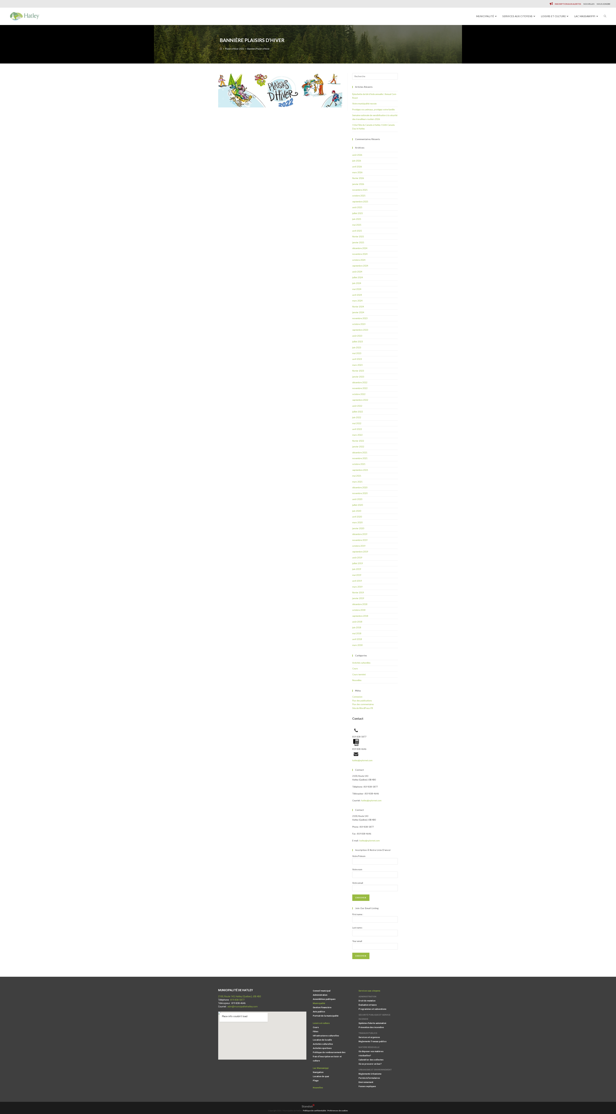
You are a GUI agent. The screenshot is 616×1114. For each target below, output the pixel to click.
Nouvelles (588, 4)
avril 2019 (357, 581)
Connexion (357, 696)
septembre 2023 (360, 330)
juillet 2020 (357, 505)
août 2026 (357, 155)
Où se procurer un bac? (370, 1064)
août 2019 (357, 557)
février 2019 (358, 592)
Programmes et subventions (372, 1009)
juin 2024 (356, 283)
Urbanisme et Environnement (375, 1069)
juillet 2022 (357, 411)
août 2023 (357, 336)
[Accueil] (221, 48)
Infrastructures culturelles (326, 1035)
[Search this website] (375, 76)
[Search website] (605, 16)
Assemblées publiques (324, 999)
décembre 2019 (359, 534)
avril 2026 (357, 166)
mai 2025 (356, 225)
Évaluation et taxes (368, 1005)
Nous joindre (603, 4)
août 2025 (357, 207)
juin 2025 (356, 219)
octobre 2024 (358, 260)
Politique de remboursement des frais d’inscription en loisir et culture (329, 1056)
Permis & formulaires (369, 1078)
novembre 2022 (360, 388)
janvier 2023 (358, 376)
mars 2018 (357, 645)
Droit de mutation (367, 1001)
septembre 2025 (360, 201)
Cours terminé (359, 674)
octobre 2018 (358, 610)
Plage (316, 1080)
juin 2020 (356, 511)
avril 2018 (357, 639)
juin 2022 (356, 417)
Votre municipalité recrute (364, 103)
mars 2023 (357, 365)
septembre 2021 (360, 470)
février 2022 (358, 441)
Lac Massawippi (321, 1068)
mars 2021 (357, 481)
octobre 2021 (358, 464)
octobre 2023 (358, 324)
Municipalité (319, 1003)
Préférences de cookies (337, 1110)
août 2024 (357, 271)
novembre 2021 (360, 458)
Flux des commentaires (363, 704)
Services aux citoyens (369, 991)
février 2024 (358, 306)
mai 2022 (356, 423)
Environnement (366, 1082)
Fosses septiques (367, 1086)
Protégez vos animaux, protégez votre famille (373, 109)
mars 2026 (357, 172)
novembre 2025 (360, 190)
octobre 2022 (358, 394)
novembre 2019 (360, 540)
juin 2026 (356, 160)
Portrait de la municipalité (325, 1016)
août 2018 (357, 621)
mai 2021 (356, 475)
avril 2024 (357, 295)
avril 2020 (357, 516)
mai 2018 (356, 633)
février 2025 (358, 236)
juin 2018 (356, 627)
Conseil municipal (321, 991)
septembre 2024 (360, 265)
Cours (355, 668)
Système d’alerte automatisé (372, 1023)
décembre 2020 (359, 487)
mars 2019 (357, 586)
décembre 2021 (359, 452)
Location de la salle (322, 1040)
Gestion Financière (322, 1007)
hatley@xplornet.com (362, 760)
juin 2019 (356, 569)
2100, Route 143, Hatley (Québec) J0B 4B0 (239, 996)
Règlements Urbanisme (370, 1074)
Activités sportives (322, 1048)
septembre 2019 (360, 551)
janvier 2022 (358, 446)
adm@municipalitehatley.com (242, 1006)
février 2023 (358, 370)
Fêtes (315, 1031)
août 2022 (357, 406)
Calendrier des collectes (371, 1060)
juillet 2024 (357, 277)
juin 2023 (356, 347)
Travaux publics (368, 1033)
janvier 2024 (358, 312)
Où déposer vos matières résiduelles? (371, 1053)
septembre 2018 (360, 616)
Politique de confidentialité (314, 1110)
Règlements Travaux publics (372, 1041)
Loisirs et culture (321, 1023)
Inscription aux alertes (568, 4)
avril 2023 (357, 359)
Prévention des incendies (371, 1027)
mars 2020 (357, 522)
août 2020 (357, 499)
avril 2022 (357, 429)
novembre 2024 (360, 254)
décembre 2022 (359, 382)
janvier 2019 (358, 598)
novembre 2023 (360, 318)
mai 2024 (356, 289)
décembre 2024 (359, 248)
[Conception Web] (308, 1107)
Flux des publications (362, 700)
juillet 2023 (357, 341)
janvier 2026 (358, 184)
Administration (320, 995)
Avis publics (319, 1011)
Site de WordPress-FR (362, 708)
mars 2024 (357, 300)
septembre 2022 (360, 400)
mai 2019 (356, 575)
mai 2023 (356, 353)
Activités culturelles (361, 662)
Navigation (318, 1072)
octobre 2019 (358, 546)
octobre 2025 (358, 195)
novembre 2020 (360, 493)
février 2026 (358, 178)
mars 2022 (357, 435)
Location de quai (321, 1076)
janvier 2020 (358, 528)
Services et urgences (369, 1037)
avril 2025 (357, 230)
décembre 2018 (359, 604)
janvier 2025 (358, 242)
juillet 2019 (357, 563)
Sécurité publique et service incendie (374, 1017)
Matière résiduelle (369, 1047)
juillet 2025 (357, 213)
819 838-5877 (237, 1000)
